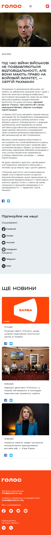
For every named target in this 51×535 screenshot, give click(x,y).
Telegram (11, 259)
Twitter (9, 236)
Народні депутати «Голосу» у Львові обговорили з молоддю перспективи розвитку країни (22, 390)
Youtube (9, 242)
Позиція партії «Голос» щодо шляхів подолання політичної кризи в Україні (22, 334)
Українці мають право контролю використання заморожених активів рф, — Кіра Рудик (23, 445)
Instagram (11, 249)
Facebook (11, 229)
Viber (8, 266)
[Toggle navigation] (30, 6)
